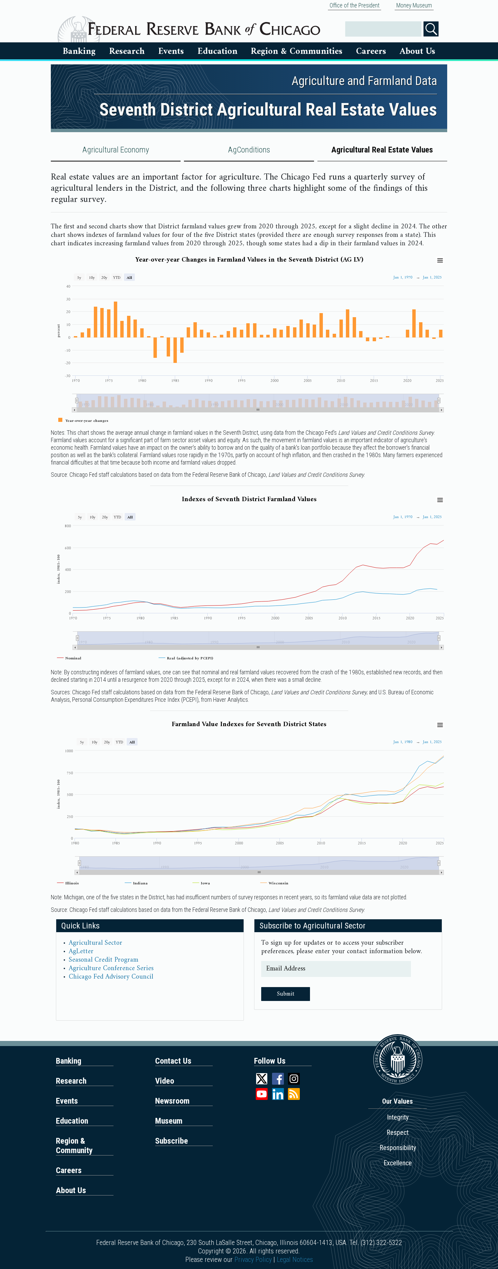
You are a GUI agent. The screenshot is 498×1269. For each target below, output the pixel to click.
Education (217, 51)
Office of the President (354, 5)
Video (164, 1081)
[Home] (204, 26)
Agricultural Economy (115, 150)
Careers (371, 51)
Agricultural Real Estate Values (382, 150)
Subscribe (171, 1141)
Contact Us (173, 1061)
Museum (169, 1121)
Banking (79, 51)
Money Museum (414, 5)
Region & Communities (297, 51)
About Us (417, 51)
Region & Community (74, 1145)
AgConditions (249, 150)
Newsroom (172, 1101)
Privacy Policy (253, 1259)
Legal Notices (295, 1259)
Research (127, 51)
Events (171, 51)
